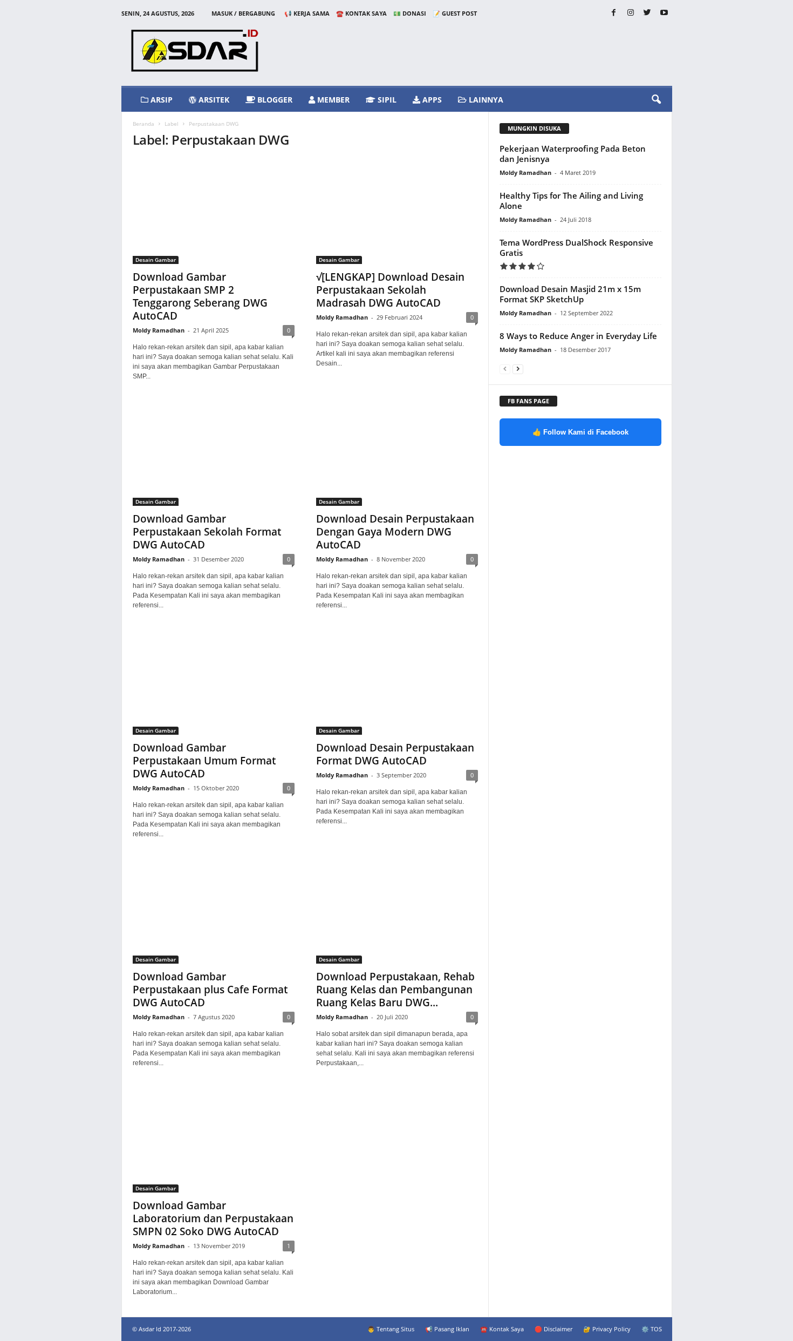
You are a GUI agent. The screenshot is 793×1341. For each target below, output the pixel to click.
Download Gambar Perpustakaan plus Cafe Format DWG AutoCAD (210, 990)
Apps (431, 99)
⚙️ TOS (651, 1329)
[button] (656, 100)
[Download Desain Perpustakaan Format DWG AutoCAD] (397, 682)
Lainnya (485, 99)
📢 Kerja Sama (307, 13)
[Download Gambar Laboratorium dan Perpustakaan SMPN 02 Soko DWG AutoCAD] (214, 1140)
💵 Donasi (409, 13)
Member (332, 99)
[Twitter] (647, 13)
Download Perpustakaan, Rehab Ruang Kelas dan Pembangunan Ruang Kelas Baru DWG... (395, 990)
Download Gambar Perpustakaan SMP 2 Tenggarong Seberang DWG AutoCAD (200, 296)
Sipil (385, 99)
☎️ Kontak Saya (361, 13)
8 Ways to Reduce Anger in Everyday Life (578, 335)
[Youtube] (664, 13)
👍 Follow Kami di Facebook (580, 432)
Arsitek (212, 99)
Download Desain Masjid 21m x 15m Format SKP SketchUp (570, 293)
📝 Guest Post (455, 13)
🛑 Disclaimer (553, 1329)
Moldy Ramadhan (158, 330)
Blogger (273, 99)
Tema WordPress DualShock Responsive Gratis (576, 247)
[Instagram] (630, 13)
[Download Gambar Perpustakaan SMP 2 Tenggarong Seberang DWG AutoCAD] (214, 211)
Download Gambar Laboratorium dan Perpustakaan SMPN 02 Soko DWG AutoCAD (213, 1218)
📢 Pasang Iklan (447, 1329)
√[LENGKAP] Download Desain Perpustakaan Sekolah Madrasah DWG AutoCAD (390, 290)
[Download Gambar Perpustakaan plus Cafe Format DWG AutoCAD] (214, 911)
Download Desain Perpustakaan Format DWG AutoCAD (395, 754)
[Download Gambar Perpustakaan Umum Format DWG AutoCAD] (214, 682)
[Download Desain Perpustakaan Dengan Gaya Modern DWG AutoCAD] (397, 453)
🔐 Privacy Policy (607, 1329)
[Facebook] (613, 13)
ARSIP (160, 99)
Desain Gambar (155, 259)
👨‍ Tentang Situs (390, 1329)
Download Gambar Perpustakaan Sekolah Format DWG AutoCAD (207, 532)
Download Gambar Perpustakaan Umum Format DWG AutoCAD (204, 761)
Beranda (143, 123)
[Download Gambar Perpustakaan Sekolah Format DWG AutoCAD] (214, 453)
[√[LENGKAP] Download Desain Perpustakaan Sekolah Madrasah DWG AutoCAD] (397, 211)
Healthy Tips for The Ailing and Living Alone (571, 200)
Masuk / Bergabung (243, 13)
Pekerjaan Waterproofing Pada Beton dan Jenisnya (573, 153)
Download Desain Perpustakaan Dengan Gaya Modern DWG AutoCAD (395, 532)
